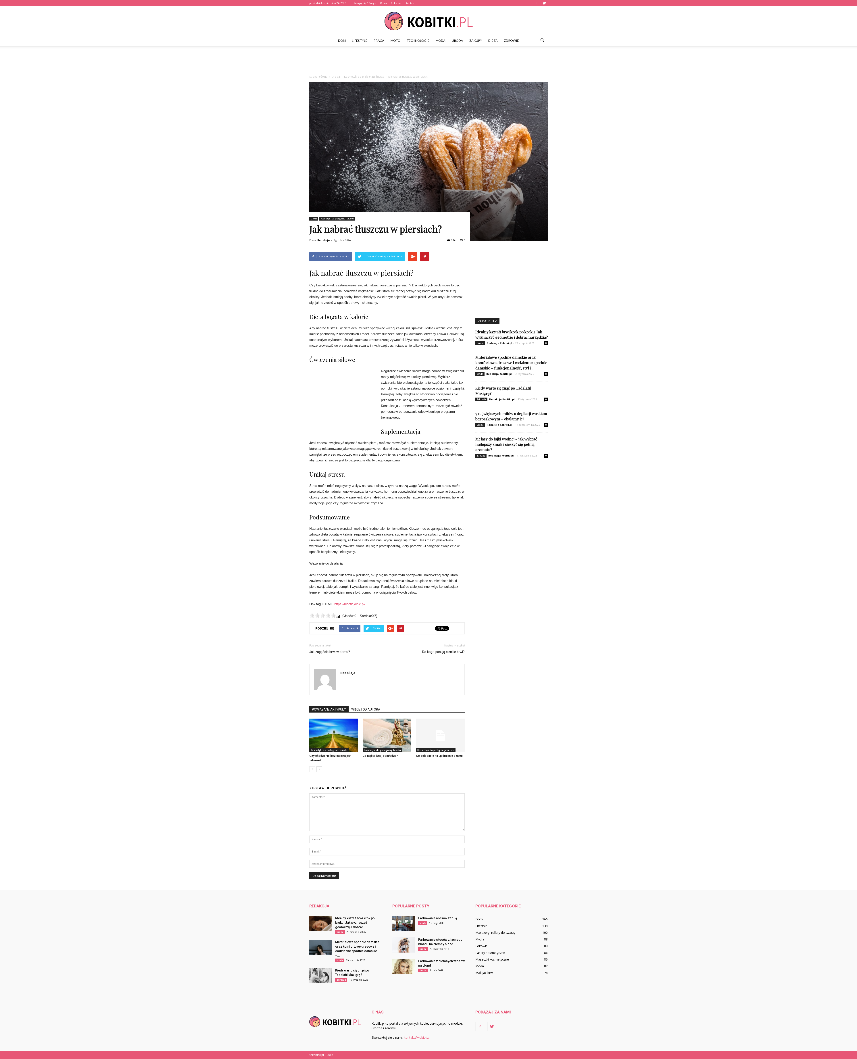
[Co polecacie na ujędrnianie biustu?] (440, 735)
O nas (383, 3)
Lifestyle (359, 40)
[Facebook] (537, 3)
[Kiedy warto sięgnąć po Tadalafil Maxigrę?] (320, 976)
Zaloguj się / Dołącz (365, 3)
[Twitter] (544, 3)
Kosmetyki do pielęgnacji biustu (337, 218)
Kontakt (410, 3)
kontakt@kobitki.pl (417, 1037)
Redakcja (323, 240)
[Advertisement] (428, 61)
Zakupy (475, 40)
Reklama (396, 3)
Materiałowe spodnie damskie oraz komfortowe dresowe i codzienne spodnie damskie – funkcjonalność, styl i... (511, 362)
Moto (395, 40)
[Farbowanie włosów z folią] (403, 923)
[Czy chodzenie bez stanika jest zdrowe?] (333, 735)
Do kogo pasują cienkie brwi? (443, 652)
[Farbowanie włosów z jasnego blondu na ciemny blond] (403, 945)
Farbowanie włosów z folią (437, 918)
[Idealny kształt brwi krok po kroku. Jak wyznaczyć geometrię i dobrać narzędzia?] (320, 923)
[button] (542, 40)
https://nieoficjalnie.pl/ (349, 604)
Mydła (479, 939)
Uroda (457, 40)
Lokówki (481, 946)
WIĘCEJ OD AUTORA (365, 709)
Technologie (418, 40)
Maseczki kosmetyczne (492, 959)
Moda (440, 40)
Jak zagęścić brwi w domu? (329, 652)
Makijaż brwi (484, 973)
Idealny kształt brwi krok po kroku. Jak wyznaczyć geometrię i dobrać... (355, 922)
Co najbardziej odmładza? (380, 755)
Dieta (493, 40)
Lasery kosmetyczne (490, 953)
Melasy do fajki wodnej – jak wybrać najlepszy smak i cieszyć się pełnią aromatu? (506, 444)
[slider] (322, 615)
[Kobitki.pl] (428, 21)
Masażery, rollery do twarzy (495, 932)
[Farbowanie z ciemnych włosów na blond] (403, 966)
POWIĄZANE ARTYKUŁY (329, 709)
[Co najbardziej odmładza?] (387, 735)
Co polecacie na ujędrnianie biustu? (439, 755)
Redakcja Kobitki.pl (499, 343)
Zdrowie (511, 40)
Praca (379, 40)
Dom (342, 40)
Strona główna (318, 77)
